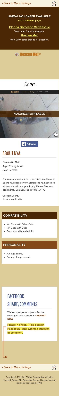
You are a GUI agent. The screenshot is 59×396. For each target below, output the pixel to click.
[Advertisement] (29, 67)
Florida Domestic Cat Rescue (29, 27)
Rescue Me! (29, 35)
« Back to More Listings (16, 3)
